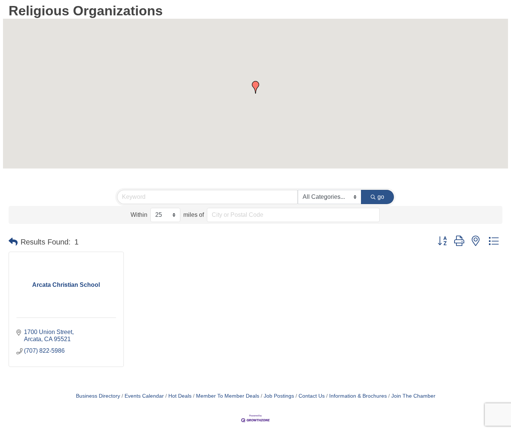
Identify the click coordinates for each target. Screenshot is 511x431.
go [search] (380, 197)
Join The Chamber (413, 396)
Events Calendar (144, 396)
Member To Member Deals (227, 396)
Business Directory (98, 396)
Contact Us (312, 396)
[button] (255, 87)
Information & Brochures (358, 396)
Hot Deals (180, 396)
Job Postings (279, 396)
